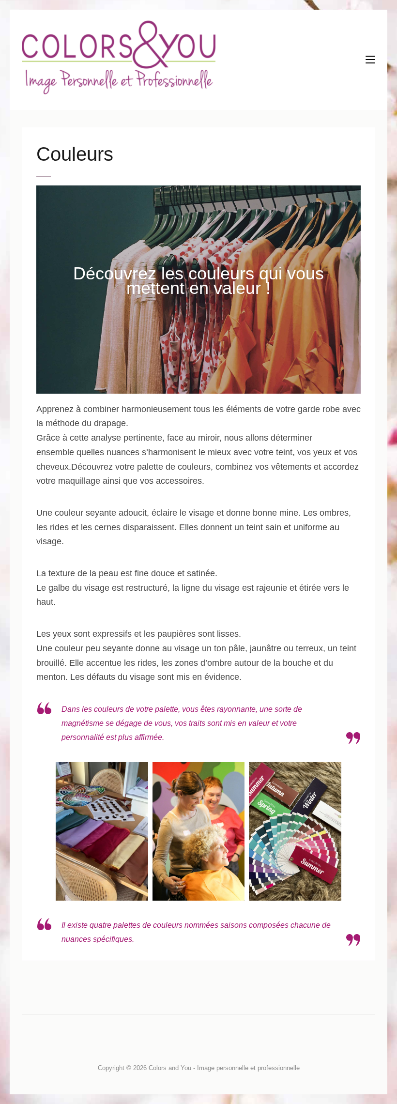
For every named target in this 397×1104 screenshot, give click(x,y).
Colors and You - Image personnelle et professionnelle (224, 1068)
